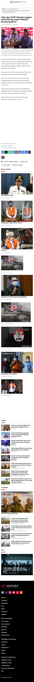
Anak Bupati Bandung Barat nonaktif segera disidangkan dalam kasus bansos (15, 222)
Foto (2, 550)
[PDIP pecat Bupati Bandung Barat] (12, 386)
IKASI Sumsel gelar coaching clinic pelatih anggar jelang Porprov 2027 (21, 535)
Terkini (3, 420)
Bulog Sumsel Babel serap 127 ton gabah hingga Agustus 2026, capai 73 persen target (21, 480)
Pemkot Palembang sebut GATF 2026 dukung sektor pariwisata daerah (21, 442)
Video (3, 609)
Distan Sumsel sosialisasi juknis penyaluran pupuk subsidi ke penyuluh (20, 457)
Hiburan (3, 644)
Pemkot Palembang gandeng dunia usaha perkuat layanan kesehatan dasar (20, 434)
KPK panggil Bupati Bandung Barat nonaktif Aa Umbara (16, 249)
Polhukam (4, 627)
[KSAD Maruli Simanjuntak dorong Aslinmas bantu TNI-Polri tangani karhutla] (5, 466)
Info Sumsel (4, 621)
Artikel (3, 650)
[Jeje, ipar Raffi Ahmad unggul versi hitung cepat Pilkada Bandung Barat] (17, 502)
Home (6, 9)
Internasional (5, 635)
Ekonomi (3, 629)
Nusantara (4, 611)
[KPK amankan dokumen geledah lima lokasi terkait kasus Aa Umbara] (17, 362)
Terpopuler (4, 603)
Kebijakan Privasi (6, 660)
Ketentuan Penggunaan (8, 657)
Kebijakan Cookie (6, 662)
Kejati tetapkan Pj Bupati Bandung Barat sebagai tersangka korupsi (16, 194)
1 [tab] (12, 576)
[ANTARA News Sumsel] (18, 2)
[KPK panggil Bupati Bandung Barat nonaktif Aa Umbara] (17, 238)
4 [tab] (19, 576)
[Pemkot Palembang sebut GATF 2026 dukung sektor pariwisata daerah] (5, 443)
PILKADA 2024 (24, 161)
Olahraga (4, 632)
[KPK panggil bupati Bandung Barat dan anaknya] (16, 337)
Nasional (3, 614)
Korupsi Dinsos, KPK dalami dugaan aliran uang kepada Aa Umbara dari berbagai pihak (16, 296)
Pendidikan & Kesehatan (8, 639)
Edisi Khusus (5, 647)
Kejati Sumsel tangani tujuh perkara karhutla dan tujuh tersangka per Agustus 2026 (19, 472)
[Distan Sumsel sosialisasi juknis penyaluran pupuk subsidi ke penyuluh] (5, 458)
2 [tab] (14, 576)
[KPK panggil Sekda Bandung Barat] (12, 263)
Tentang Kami (5, 665)
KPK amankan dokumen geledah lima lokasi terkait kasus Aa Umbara (15, 373)
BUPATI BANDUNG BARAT (11, 161)
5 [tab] (22, 576)
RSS (2, 671)
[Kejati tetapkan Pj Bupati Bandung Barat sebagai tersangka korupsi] (17, 183)
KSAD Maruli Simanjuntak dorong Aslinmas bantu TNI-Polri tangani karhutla (21, 465)
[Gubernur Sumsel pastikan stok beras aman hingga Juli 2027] (5, 427)
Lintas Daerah (13, 9)
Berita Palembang (6, 618)
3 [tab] (17, 576)
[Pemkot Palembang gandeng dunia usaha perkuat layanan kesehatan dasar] (5, 435)
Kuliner (3, 653)
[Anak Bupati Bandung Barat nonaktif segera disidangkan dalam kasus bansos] (17, 211)
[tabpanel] (17, 564)
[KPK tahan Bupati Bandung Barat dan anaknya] (16, 312)
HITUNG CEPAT (6, 165)
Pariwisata (4, 642)
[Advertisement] (17, 119)
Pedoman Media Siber (7, 668)
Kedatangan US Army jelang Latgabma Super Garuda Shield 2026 (15, 570)
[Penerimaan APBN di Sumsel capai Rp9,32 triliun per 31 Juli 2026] (5, 450)
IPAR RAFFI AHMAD (17, 165)
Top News (4, 487)
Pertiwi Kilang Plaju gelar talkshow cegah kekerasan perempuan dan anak (21, 527)
